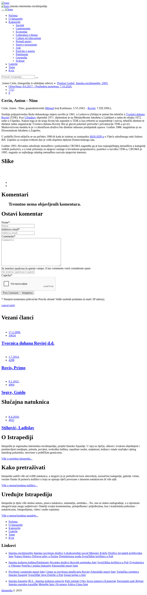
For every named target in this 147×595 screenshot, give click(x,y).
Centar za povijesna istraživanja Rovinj (68, 571)
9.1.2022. (14, 381)
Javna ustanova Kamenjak (101, 581)
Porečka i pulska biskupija (36, 565)
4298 (11, 360)
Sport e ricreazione (26, 44)
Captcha (6, 275)
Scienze (20, 60)
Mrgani (50, 108)
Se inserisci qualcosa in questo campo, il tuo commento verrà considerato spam (45, 268)
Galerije (13, 64)
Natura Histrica (22, 556)
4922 (11, 420)
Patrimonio (22, 54)
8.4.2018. (14, 416)
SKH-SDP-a (97, 136)
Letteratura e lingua (27, 34)
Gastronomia (23, 28)
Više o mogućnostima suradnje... (19, 515)
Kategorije (14, 22)
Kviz (11, 70)
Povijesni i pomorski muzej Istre (27, 571)
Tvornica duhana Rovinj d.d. (27, 343)
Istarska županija (18, 581)
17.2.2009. (15, 332)
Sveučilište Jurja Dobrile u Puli (45, 575)
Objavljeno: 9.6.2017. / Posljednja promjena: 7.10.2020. (40, 86)
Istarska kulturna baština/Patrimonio (29, 562)
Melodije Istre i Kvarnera (53, 584)
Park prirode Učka (75, 581)
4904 (11, 384)
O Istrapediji (16, 18)
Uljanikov (30, 117)
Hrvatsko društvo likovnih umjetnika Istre (73, 562)
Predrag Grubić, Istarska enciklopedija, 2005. (82, 83)
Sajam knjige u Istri (75, 575)
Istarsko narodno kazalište (23, 584)
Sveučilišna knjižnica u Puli (113, 562)
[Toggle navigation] (2, 10)
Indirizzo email (10, 229)
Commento (8, 236)
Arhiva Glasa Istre (77, 584)
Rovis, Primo (13, 367)
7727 (11, 89)
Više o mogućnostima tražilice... (19, 485)
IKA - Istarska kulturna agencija (46, 581)
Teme (12, 67)
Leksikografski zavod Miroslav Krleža (85, 553)
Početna (13, 15)
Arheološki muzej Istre (103, 571)
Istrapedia (7, 590)
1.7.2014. (14, 356)
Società (20, 25)
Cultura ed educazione (28, 38)
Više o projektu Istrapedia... (16, 458)
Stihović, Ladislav (17, 427)
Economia (21, 31)
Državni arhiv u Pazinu (45, 556)
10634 (12, 335)
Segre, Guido (13, 392)
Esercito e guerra (25, 51)
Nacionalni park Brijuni (130, 581)
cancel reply (8, 305)
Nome (5, 222)
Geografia (21, 57)
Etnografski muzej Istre (65, 565)
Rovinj (91, 108)
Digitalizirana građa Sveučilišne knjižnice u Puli (86, 556)
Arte (18, 47)
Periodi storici (23, 41)
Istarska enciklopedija (21, 553)
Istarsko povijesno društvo (48, 553)
